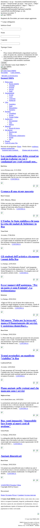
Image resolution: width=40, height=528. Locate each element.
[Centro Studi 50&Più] (8, 71)
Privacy (14, 495)
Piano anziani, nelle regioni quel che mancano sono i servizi (20, 389)
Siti (10, 139)
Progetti (11, 87)
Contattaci (21, 495)
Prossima (13, 485)
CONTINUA (14, 179)
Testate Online (13, 117)
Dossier (7, 141)
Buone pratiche (14, 84)
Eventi (11, 95)
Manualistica (13, 108)
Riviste (11, 115)
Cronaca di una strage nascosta (17, 191)
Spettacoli (12, 100)
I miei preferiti (16, 72)
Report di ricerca (14, 128)
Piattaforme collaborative (17, 136)
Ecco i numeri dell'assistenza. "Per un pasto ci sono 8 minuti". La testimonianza (19, 288)
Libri (6, 102)
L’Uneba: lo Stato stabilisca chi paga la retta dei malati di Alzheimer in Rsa (20, 224)
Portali (11, 137)
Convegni (12, 98)
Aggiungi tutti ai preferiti (10, 150)
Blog (10, 134)
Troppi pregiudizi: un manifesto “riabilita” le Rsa (17, 357)
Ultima (19, 485)
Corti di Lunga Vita (11, 143)
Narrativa (12, 110)
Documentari (13, 121)
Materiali (8, 126)
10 (9, 485)
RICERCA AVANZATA (10, 76)
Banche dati (13, 132)
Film (10, 123)
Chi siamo (8, 495)
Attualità (12, 86)
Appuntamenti (9, 93)
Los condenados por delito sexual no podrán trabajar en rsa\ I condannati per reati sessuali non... (20, 159)
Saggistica (12, 104)
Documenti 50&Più (7, 78)
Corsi (11, 97)
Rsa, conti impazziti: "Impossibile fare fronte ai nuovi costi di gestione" (18, 423)
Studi (10, 91)
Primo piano (9, 82)
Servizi (11, 89)
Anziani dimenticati (11, 456)
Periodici (8, 111)
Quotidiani (12, 113)
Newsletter (4, 72)
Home (19, 146)
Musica (11, 124)
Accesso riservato (30, 495)
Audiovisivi (9, 119)
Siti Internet (8, 130)
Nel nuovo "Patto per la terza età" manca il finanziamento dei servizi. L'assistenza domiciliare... (19, 323)
